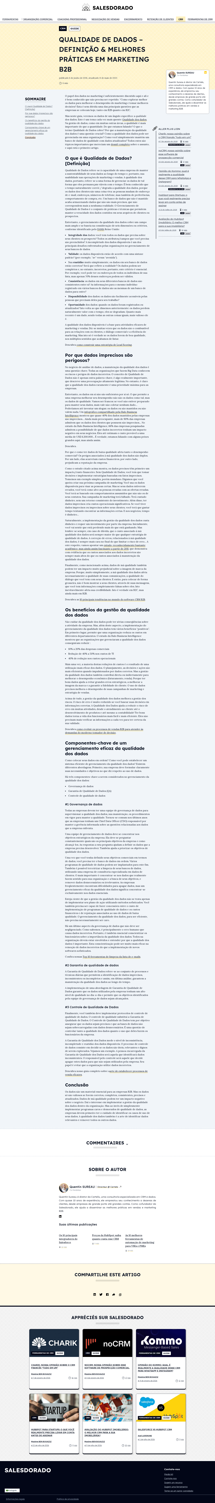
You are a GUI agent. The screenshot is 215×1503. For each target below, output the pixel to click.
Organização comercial (38, 19)
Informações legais (15, 1499)
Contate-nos (170, 1478)
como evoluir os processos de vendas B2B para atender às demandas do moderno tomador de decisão (104, 731)
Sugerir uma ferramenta (176, 1486)
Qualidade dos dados (134, 119)
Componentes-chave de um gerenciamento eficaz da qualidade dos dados (37, 130)
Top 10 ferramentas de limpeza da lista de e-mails (111, 956)
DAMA (100, 229)
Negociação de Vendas (105, 19)
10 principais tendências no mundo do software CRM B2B (112, 599)
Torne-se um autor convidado (178, 1490)
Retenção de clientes (160, 19)
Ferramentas (10, 19)
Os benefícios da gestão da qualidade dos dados (37, 122)
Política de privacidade (68, 1499)
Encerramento (133, 19)
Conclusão (30, 137)
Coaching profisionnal (72, 19)
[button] (12, 1490)
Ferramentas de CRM (200, 19)
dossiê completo (120, 144)
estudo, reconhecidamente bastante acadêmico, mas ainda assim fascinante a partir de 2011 (105, 547)
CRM (180, 19)
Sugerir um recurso (173, 1482)
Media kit (168, 1474)
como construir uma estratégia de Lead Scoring (104, 344)
